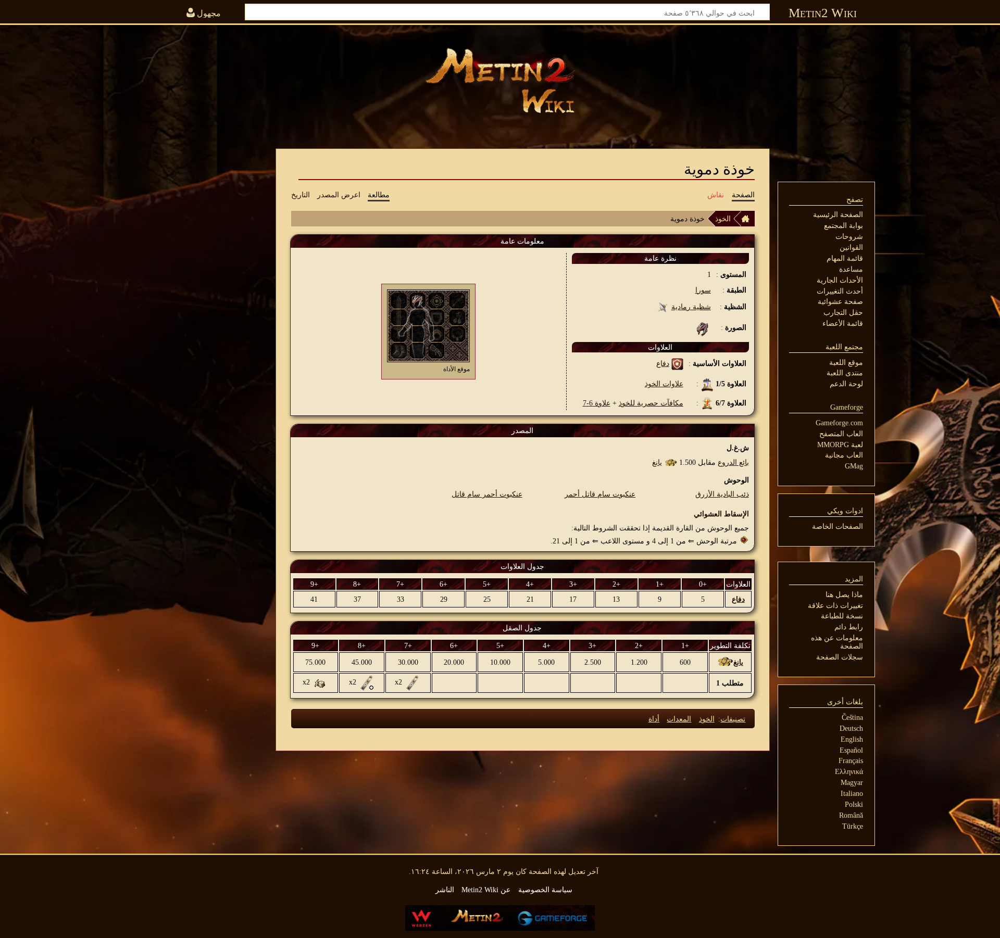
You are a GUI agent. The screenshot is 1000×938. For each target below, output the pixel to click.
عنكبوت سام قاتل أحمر (600, 494)
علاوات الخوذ (664, 383)
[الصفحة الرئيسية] (748, 218)
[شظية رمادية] (662, 306)
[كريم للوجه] (320, 682)
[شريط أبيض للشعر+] (366, 682)
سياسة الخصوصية (545, 889)
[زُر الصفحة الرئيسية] (500, 80)
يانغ (657, 462)
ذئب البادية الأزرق (722, 494)
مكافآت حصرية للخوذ (651, 403)
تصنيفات (732, 719)
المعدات (679, 719)
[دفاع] (677, 363)
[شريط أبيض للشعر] (412, 682)
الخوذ (723, 218)
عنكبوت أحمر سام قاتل (487, 494)
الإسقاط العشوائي (721, 514)
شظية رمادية (691, 306)
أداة (653, 719)
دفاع (662, 363)
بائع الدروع (733, 462)
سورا (703, 290)
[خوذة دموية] (417, 300)
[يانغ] (670, 462)
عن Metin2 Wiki (485, 889)
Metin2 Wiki (823, 13)
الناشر (444, 889)
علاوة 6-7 (596, 403)
